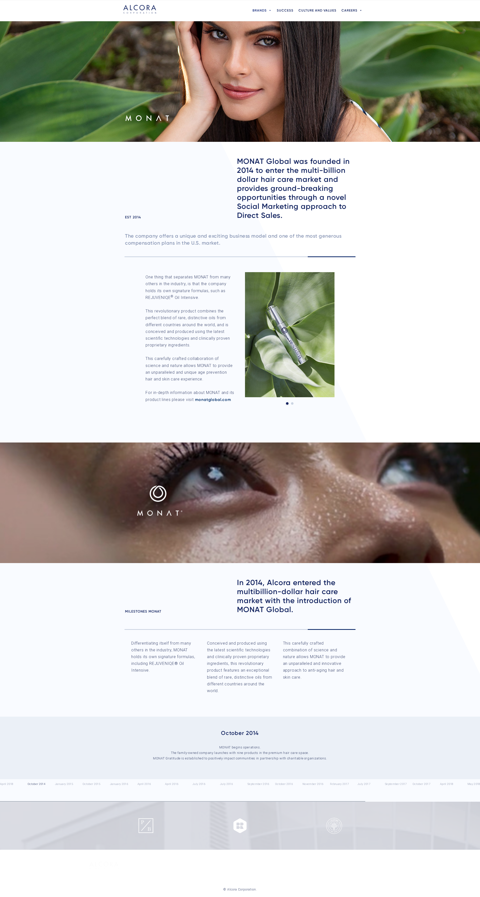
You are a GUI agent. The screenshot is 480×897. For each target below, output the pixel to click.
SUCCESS (285, 10)
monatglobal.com (213, 399)
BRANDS (259, 10)
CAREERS (350, 10)
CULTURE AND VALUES (317, 10)
